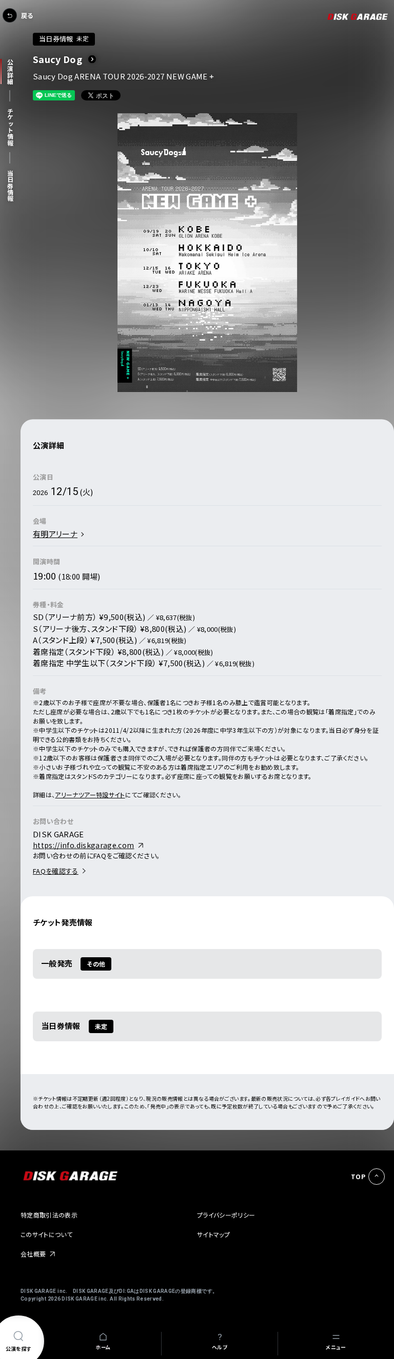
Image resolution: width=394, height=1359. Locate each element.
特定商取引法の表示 (49, 1214)
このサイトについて (46, 1234)
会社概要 (33, 1253)
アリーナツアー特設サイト (90, 794)
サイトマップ (213, 1234)
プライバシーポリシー (226, 1214)
